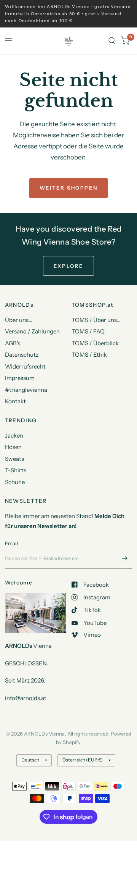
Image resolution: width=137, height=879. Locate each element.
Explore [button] (68, 266)
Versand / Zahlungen (32, 331)
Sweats (14, 458)
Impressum (20, 378)
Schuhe (15, 482)
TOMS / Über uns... (96, 320)
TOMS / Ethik (89, 354)
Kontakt (15, 401)
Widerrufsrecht (25, 366)
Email (11, 543)
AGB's (12, 343)
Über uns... (18, 320)
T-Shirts (15, 470)
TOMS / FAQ (88, 331)
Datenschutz (21, 354)
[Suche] (112, 40)
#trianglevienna (26, 389)
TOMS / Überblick (95, 343)
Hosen (13, 447)
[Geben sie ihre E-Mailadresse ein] (124, 558)
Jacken (14, 435)
